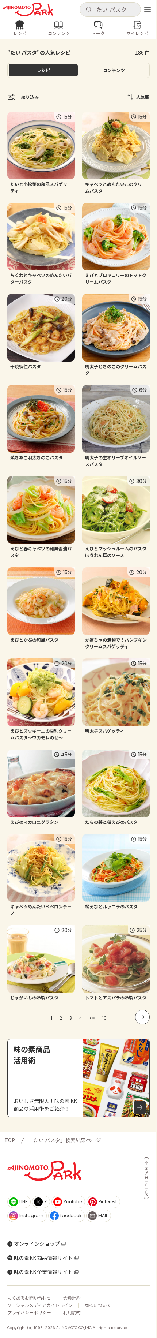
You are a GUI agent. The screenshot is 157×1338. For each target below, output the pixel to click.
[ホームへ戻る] (28, 9)
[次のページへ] (142, 1017)
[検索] (88, 9)
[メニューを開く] (147, 9)
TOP (9, 1140)
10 (104, 1018)
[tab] (113, 70)
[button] (110, 9)
